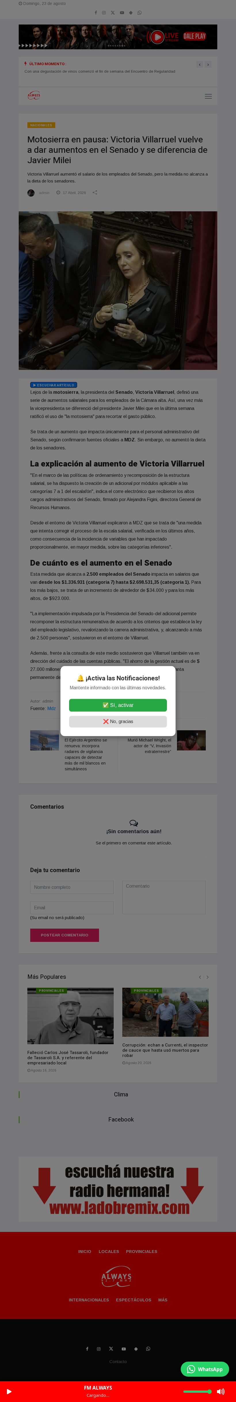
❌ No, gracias (118, 721)
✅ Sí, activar (118, 705)
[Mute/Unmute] (221, 1392)
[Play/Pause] (9, 1392)
